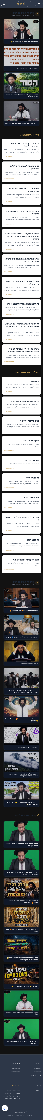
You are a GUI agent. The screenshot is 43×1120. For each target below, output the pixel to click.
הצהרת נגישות (36, 1079)
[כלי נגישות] (5, 1108)
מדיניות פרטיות (36, 1075)
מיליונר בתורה (15, 1072)
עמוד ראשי (37, 1068)
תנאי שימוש (37, 1072)
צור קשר (38, 1090)
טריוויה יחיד (16, 1068)
